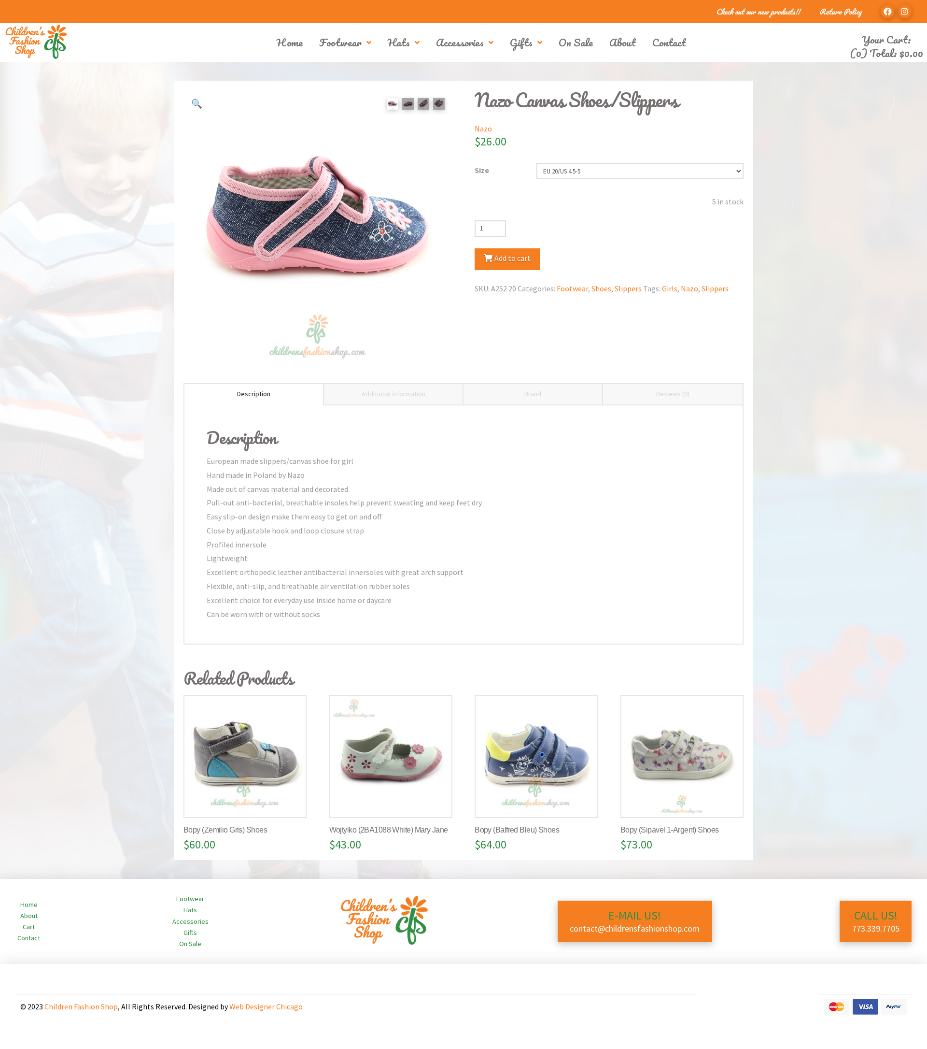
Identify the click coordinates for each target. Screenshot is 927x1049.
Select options (249, 800)
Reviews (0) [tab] (672, 393)
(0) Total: (886, 52)
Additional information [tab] (393, 393)
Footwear (572, 288)
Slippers (628, 288)
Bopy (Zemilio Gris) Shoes (225, 830)
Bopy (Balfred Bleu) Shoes (517, 830)
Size (482, 170)
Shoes (601, 288)
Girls (669, 288)
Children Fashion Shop (81, 1006)
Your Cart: (886, 39)
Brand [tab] (532, 393)
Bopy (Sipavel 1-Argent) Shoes (669, 830)
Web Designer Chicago (266, 1006)
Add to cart (512, 258)
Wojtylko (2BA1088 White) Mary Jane (388, 830)
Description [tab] (253, 393)
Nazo (483, 128)
